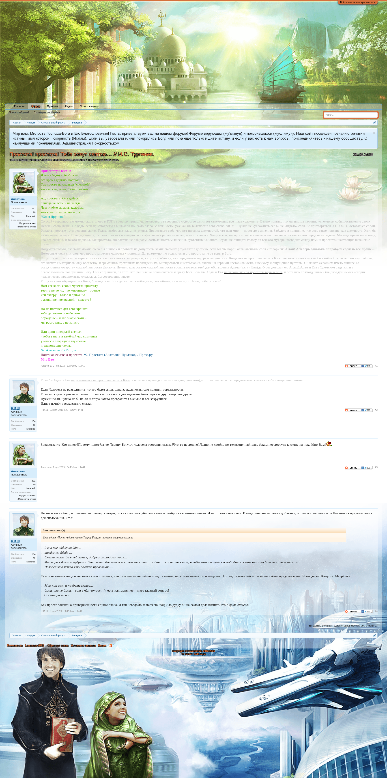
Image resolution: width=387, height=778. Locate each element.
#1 (376, 365)
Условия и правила (83, 645)
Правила (52, 106)
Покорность (15, 645)
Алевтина (78, 159)
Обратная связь (58, 645)
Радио (69, 106)
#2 (376, 409)
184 (34, 421)
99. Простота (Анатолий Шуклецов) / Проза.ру (118, 354)
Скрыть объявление (374, 133)
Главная (19, 106)
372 (34, 208)
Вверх (102, 645)
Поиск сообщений (19, 112)
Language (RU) (34, 645)
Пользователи (89, 106)
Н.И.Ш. (16, 408)
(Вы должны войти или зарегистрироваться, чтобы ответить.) (343, 625)
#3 (376, 467)
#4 (376, 611)
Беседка (35, 159)
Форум (35, 106)
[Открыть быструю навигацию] (374, 122)
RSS (110, 645)
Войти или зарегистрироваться (357, 2)
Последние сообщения (47, 112)
